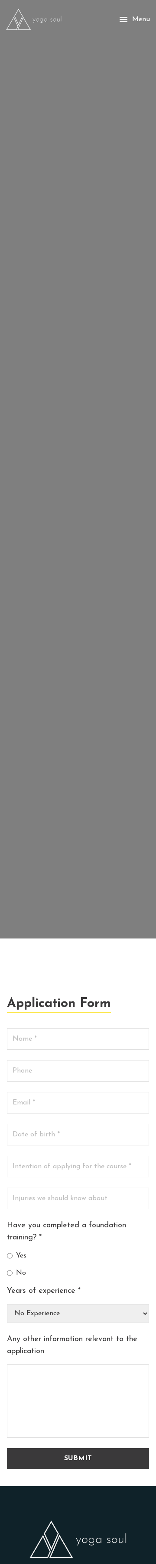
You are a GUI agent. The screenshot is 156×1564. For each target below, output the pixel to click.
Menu (141, 19)
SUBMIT (78, 1458)
